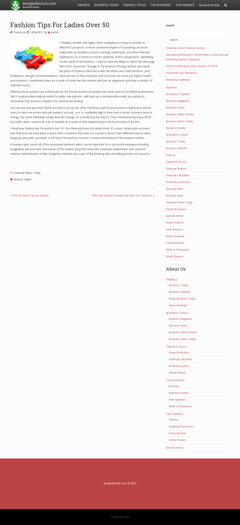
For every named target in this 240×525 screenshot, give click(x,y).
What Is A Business (177, 249)
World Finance (174, 256)
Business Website (176, 148)
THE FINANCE (185, 5)
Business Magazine (177, 101)
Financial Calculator (177, 175)
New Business (174, 229)
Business (171, 87)
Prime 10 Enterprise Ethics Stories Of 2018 (191, 66)
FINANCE (84, 5)
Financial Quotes (176, 209)
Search (170, 25)
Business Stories (176, 128)
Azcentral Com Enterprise (181, 73)
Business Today (175, 141)
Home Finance (175, 222)
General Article (209, 5)
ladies (27, 179)
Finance (170, 155)
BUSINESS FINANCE (178, 94)
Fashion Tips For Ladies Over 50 (60, 24)
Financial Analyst (176, 168)
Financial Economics (178, 182)
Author (54, 32)
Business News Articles (180, 114)
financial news (174, 195)
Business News (175, 107)
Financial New (174, 189)
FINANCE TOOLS (134, 5)
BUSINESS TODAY (106, 5)
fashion (18, 179)
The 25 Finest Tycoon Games (31, 195)
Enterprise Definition (178, 79)
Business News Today (179, 121)
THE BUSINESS (161, 5)
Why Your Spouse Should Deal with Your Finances (122, 195)
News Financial (175, 236)
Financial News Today (27, 173)
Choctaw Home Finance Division (185, 48)
